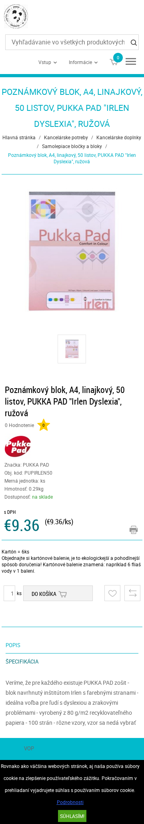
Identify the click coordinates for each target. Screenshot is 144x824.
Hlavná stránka (19, 137)
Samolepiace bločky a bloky (72, 146)
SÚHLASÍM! (72, 816)
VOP (29, 748)
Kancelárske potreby (66, 137)
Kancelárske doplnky (118, 137)
